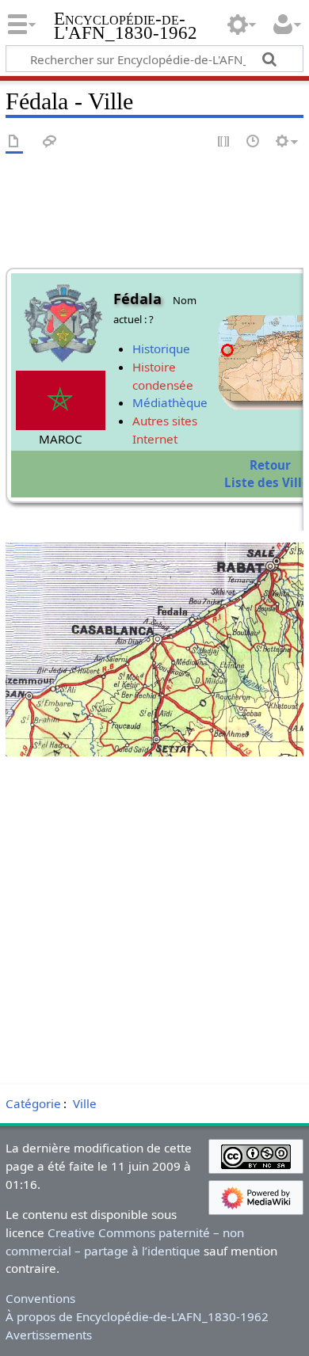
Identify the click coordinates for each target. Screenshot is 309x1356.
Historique (161, 348)
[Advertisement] (154, 922)
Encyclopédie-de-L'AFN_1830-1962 (125, 27)
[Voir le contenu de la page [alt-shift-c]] (14, 142)
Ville (85, 1103)
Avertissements (49, 1335)
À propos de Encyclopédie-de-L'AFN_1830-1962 (137, 1316)
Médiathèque (170, 402)
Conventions (40, 1298)
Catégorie (33, 1103)
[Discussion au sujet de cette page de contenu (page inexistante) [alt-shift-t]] (50, 142)
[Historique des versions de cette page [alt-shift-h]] (253, 142)
